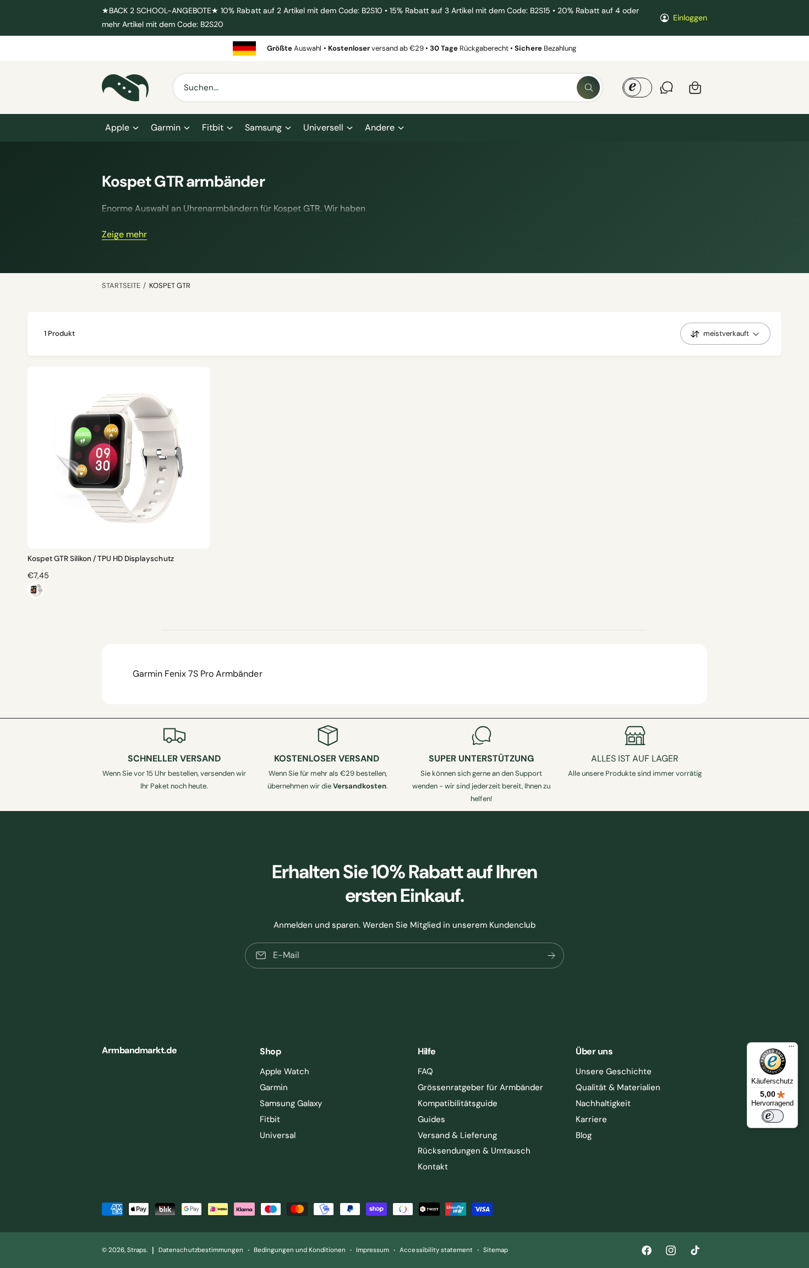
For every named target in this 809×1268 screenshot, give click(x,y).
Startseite (121, 285)
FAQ (425, 1071)
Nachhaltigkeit (603, 1103)
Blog (584, 1135)
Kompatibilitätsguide (458, 1103)
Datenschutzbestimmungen (200, 1250)
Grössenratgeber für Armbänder (480, 1087)
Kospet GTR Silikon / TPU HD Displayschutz (101, 558)
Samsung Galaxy (291, 1103)
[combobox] (388, 87)
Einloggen (690, 18)
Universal (278, 1135)
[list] (404, 48)
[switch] (773, 1116)
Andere (380, 127)
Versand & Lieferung (457, 1135)
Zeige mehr (124, 234)
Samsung (263, 127)
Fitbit (212, 127)
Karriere (591, 1119)
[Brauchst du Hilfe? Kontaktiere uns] (666, 87)
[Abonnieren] (551, 955)
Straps (136, 1250)
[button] (121, 128)
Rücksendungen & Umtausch (474, 1150)
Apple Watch (284, 1071)
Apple (117, 127)
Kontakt (433, 1166)
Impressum (372, 1250)
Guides (431, 1119)
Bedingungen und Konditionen (300, 1250)
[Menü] (791, 1048)
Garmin (166, 127)
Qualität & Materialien (618, 1087)
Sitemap (495, 1250)
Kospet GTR (169, 285)
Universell (323, 127)
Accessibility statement (436, 1250)
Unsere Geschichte (614, 1071)
